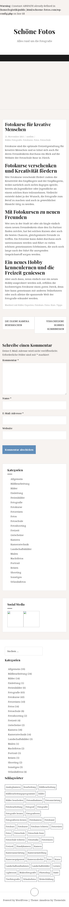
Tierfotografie (13, 879)
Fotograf (30, 806)
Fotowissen (47, 839)
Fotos (36, 139)
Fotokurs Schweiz (39, 826)
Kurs (53, 305)
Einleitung (17, 493)
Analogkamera (13, 787)
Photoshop (44, 872)
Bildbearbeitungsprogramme (20, 793)
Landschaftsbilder (21, 549)
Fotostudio (33, 839)
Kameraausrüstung (15, 852)
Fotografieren (33, 813)
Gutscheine (17, 535)
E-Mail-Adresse (13, 413)
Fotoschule (45, 139)
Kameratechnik (20, 544)
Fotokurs (39, 305)
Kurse (57, 859)
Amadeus (44, 900)
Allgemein (17, 479)
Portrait (15, 563)
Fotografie (17, 139)
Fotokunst (49, 819)
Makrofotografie (28, 872)
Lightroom (11, 872)
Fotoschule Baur (36, 833)
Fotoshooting (18, 525)
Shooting (16, 572)
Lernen (56, 865)
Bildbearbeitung (20, 483)
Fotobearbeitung (14, 806)
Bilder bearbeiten (14, 800)
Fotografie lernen (14, 813)
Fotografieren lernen (16, 819)
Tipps (59, 305)
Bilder (8, 139)
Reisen (14, 567)
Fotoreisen (17, 511)
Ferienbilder (18, 497)
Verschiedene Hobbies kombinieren (55, 325)
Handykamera (24, 846)
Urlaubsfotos (18, 581)
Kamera (15, 539)
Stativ (56, 872)
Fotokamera (35, 819)
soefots (30, 136)
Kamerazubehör (35, 859)
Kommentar (10, 360)
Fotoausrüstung (53, 800)
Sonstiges (16, 577)
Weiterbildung (46, 879)
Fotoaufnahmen (34, 800)
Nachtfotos (17, 558)
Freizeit (15, 530)
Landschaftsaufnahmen (17, 865)
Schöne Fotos (34, 31)
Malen (14, 553)
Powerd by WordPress (15, 900)
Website (7, 428)
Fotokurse (28, 139)
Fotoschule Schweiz (15, 839)
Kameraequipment (15, 859)
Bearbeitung (30, 787)
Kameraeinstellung (37, 852)
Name (6, 398)
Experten (29, 305)
